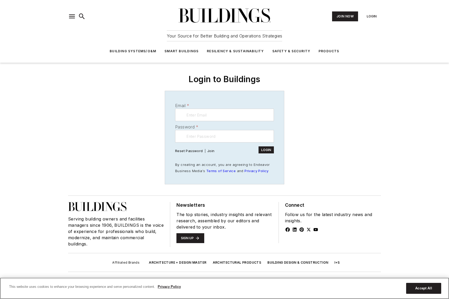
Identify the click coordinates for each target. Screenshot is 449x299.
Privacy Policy (257, 171)
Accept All (423, 288)
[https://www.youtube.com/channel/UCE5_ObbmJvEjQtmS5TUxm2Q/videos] (315, 229)
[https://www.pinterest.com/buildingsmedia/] (301, 229)
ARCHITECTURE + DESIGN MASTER (177, 262)
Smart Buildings (181, 51)
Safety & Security (291, 51)
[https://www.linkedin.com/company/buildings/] (294, 229)
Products (329, 51)
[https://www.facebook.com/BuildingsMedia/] (287, 229)
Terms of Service (221, 171)
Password (187, 126)
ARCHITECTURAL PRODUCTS (237, 262)
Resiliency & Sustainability (235, 51)
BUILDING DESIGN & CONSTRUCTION (297, 262)
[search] (82, 16)
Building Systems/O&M (133, 51)
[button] (72, 16)
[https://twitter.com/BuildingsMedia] (308, 229)
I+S (337, 262)
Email (182, 105)
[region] (224, 288)
